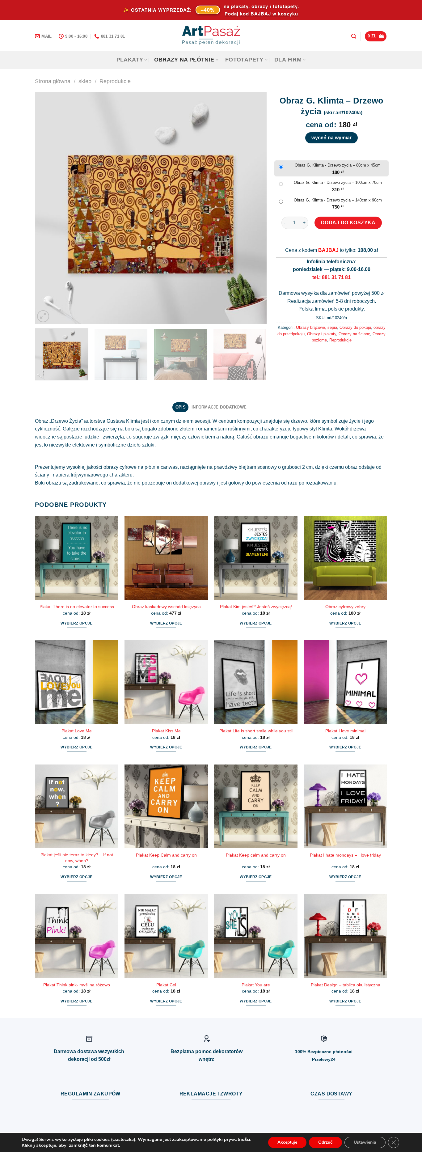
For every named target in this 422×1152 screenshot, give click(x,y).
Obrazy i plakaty (321, 334)
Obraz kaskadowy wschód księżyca (166, 606)
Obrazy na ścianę (354, 334)
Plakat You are (256, 984)
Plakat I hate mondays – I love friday (345, 855)
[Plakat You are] (256, 936)
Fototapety (244, 60)
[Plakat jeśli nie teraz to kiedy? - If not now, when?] (76, 806)
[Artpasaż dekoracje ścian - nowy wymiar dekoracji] (211, 35)
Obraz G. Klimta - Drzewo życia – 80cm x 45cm (338, 165)
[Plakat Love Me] (76, 682)
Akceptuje (287, 1142)
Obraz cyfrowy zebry (345, 606)
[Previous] (47, 208)
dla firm (288, 60)
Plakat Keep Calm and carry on (166, 855)
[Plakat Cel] (166, 936)
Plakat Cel (166, 984)
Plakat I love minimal (345, 730)
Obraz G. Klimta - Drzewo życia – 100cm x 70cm (338, 182)
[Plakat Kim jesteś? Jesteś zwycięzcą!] (256, 557)
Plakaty (129, 60)
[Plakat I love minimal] (345, 682)
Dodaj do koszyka (348, 222)
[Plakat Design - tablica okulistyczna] (345, 936)
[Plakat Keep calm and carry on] (256, 806)
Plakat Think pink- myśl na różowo (76, 984)
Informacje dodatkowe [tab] (219, 407)
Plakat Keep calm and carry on (256, 855)
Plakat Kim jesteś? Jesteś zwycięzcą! (256, 606)
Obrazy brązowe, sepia (316, 327)
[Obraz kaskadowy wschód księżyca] (166, 557)
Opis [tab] (180, 407)
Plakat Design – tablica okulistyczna (345, 984)
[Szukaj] (353, 36)
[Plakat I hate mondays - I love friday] (345, 806)
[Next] (254, 208)
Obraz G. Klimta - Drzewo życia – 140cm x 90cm (338, 200)
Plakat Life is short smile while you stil (256, 730)
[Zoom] (43, 316)
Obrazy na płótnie (184, 60)
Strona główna (52, 81)
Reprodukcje (115, 81)
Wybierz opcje (77, 623)
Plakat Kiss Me (166, 730)
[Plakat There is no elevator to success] (76, 557)
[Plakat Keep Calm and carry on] (166, 806)
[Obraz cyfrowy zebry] (345, 557)
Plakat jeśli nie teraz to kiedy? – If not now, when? (76, 857)
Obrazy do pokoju (355, 327)
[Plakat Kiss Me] (166, 682)
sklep (84, 81)
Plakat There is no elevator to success (77, 606)
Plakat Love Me (76, 730)
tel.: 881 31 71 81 (331, 277)
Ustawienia (365, 1142)
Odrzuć (325, 1142)
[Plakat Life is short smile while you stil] (256, 682)
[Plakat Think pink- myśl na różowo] (76, 936)
